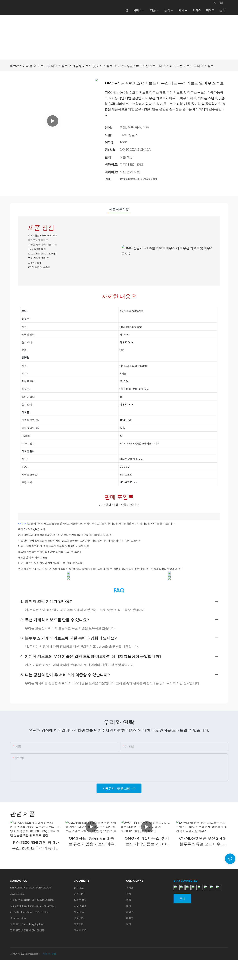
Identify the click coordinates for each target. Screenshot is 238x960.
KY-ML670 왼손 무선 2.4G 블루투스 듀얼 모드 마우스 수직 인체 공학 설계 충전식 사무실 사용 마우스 (202, 841)
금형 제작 (79, 893)
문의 (128, 924)
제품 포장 (79, 912)
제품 (29, 66)
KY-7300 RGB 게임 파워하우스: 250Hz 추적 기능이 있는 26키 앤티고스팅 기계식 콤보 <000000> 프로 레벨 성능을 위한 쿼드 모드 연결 (36, 845)
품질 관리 (79, 918)
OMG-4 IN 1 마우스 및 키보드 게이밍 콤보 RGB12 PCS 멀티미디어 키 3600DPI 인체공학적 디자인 (147, 841)
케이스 (129, 912)
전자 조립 (79, 887)
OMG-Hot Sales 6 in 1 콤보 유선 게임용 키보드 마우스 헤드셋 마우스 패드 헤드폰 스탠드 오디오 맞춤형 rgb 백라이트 (91, 841)
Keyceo (15, 66)
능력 (128, 900)
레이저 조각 (80, 930)
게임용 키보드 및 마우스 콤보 (92, 66)
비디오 (129, 918)
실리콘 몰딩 (80, 900)
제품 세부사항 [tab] (119, 209)
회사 (128, 906)
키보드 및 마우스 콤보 (52, 66)
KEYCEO (23, 523)
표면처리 (79, 924)
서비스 (129, 887)
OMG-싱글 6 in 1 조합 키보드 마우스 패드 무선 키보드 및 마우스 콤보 (166, 66)
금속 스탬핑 (80, 906)
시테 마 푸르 (49, 954)
